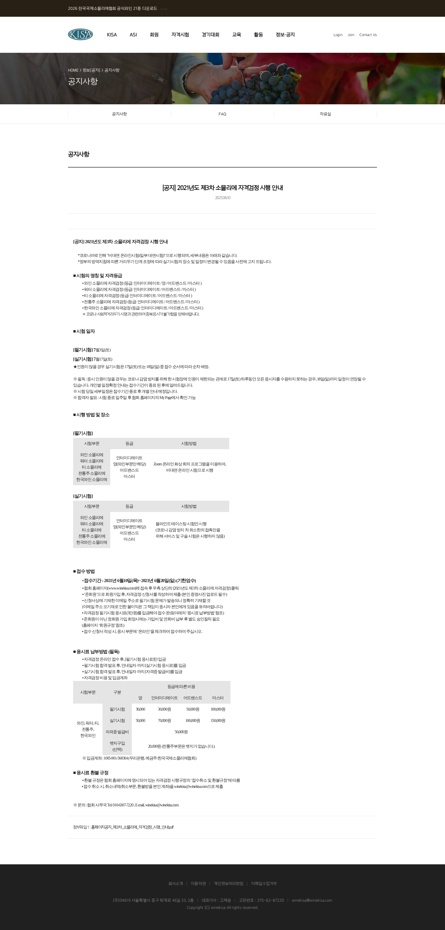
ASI (133, 34)
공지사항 (112, 70)
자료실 (325, 114)
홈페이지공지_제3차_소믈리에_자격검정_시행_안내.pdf (132, 827)
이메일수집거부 (264, 883)
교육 (236, 34)
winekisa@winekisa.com (312, 900)
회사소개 (175, 883)
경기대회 (210, 34)
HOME (73, 70)
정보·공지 (285, 34)
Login (338, 35)
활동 (258, 34)
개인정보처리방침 (228, 883)
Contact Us (368, 35)
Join (351, 35)
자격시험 (180, 34)
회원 (154, 34)
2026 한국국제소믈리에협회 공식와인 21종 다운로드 (112, 8)
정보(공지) (91, 70)
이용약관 (198, 883)
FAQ (222, 114)
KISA (112, 34)
